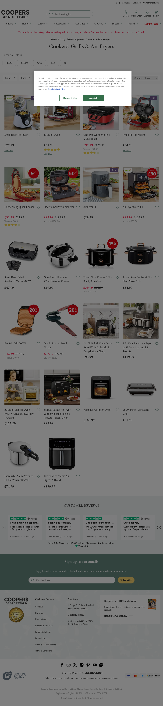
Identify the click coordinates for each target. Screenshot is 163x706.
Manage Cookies (70, 98)
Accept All (93, 98)
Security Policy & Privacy (57, 89)
